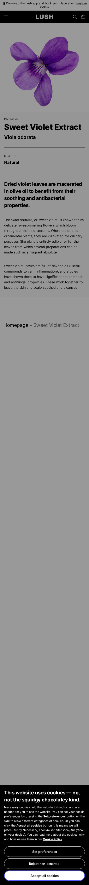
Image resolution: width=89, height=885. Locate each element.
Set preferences (44, 852)
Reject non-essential (44, 864)
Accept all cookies (44, 876)
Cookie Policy (52, 839)
